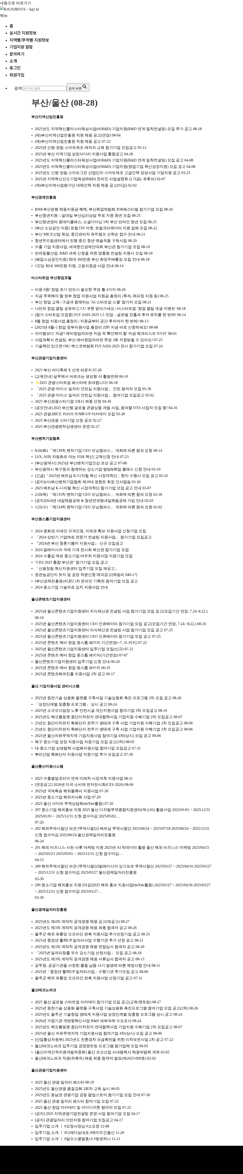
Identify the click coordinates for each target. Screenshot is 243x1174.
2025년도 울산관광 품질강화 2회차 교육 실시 (72, 1089)
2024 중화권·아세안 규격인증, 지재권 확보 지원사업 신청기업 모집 (90, 531)
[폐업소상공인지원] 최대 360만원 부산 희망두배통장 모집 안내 (87, 259)
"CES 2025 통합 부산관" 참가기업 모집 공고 (71, 562)
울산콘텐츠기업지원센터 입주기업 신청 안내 (72, 662)
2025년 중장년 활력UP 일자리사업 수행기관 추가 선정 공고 (84, 940)
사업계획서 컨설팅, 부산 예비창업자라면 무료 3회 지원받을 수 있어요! (94, 340)
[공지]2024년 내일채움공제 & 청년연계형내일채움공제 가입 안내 (89, 501)
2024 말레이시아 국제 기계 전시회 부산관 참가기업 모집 (82, 550)
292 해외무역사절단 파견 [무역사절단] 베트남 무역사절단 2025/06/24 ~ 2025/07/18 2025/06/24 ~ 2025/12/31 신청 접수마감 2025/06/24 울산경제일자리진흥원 (122, 831)
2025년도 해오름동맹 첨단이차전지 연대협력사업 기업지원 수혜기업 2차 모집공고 (104, 717)
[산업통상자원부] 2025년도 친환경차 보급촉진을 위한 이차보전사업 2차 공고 (99, 1039)
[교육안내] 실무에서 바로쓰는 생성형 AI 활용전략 (76, 376)
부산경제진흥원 (43, 197)
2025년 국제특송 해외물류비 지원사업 (66, 791)
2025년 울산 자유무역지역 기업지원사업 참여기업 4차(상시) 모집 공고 (93, 1033)
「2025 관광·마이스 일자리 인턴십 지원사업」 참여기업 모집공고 (89, 395)
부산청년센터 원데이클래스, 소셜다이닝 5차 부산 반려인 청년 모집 (91, 222)
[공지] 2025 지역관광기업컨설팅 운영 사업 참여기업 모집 (82, 1114)
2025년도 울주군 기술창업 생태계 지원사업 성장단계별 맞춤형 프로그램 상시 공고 (104, 1014)
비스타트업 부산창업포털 (51, 278)
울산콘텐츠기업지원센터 (50, 599)
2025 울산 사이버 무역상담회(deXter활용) (69, 804)
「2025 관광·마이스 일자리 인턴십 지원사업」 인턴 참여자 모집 (88, 389)
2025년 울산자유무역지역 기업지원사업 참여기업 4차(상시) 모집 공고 (93, 736)
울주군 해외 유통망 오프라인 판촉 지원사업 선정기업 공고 (84, 978)
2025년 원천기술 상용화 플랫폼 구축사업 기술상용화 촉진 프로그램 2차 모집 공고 (103, 698)
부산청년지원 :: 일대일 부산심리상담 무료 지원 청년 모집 (83, 215)
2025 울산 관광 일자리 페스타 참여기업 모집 (72, 1101)
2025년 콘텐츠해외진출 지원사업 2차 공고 (70, 674)
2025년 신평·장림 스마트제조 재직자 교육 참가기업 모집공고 (86, 148)
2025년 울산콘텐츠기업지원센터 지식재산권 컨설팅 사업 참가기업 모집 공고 (99, 630)
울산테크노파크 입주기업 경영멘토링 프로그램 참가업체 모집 (86, 1046)
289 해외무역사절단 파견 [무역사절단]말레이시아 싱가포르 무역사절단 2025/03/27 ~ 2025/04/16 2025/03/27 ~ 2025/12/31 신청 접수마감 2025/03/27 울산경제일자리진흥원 (123, 869)
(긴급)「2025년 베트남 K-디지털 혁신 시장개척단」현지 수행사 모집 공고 (96, 476)
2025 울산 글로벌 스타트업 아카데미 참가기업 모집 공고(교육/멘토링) (93, 1002)
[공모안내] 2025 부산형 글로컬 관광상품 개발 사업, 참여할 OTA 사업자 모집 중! (101, 408)
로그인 (15, 68)
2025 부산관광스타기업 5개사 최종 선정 (68, 401)
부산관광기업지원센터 (49, 358)
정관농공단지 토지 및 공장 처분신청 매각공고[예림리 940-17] (86, 575)
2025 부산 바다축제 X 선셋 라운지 (63, 370)
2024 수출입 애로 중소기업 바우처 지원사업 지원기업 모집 (84, 556)
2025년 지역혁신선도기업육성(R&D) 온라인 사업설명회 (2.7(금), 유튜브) (95, 179)
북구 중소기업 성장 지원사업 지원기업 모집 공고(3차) (80, 742)
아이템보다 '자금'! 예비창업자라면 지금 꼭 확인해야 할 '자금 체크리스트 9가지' (101, 333)
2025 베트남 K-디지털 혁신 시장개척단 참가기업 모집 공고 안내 (88, 488)
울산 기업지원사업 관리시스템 (55, 686)
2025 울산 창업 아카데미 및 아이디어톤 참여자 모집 (78, 1107)
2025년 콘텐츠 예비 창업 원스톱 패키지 (67, 668)
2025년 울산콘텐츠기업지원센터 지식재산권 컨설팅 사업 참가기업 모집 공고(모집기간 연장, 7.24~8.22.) (121, 611)
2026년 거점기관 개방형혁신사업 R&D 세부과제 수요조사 (83, 1021)
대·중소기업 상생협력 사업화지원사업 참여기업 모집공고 (83, 748)
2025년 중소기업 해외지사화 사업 (63, 797)
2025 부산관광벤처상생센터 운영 (62, 426)
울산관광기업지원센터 (49, 1070)
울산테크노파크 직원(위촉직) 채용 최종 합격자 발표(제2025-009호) (90, 1058)
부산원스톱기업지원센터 (50, 519)
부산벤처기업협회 (45, 438)
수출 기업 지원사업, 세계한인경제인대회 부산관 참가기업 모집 (87, 247)
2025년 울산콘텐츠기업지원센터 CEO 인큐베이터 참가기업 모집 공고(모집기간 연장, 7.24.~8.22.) (115, 624)
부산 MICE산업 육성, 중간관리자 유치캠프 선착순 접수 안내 (85, 234)
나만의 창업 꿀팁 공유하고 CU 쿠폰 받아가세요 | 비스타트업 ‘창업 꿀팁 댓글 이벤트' (105, 308)
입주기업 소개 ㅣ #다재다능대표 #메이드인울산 (75, 1133)
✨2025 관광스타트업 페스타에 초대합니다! (71, 383)
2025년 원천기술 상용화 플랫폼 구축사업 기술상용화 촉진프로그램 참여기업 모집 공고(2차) (111, 1008)
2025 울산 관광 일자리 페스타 (59, 1082)
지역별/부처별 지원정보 (29, 40)
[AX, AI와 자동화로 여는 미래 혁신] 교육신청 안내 (77, 457)
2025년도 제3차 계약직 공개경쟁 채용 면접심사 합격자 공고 (85, 947)
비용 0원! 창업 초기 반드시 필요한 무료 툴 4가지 (75, 290)
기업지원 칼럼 (21, 47)
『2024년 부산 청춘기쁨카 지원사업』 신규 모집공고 (79, 543)
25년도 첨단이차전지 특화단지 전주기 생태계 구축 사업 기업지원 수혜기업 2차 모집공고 (109, 723)
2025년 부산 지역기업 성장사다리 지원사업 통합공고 (79, 154)
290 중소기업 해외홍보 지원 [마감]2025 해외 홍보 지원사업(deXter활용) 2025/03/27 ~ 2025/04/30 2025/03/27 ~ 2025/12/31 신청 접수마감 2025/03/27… (122, 888)
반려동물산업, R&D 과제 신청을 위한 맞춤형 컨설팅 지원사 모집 (89, 253)
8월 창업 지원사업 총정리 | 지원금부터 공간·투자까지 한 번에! (87, 321)
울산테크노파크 (43, 990)
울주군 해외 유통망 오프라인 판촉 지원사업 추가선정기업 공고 (87, 934)
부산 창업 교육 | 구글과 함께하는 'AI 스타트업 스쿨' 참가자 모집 (88, 302)
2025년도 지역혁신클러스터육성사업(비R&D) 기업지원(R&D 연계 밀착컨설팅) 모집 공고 (109, 160)
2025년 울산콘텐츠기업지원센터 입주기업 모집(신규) (79, 649)
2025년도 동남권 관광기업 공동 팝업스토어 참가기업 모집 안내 (87, 1095)
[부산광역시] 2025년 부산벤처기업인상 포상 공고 (76, 463)
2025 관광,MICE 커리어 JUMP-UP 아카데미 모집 (75, 414)
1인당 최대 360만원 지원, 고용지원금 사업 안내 (74, 266)
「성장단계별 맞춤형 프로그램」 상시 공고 (71, 704)
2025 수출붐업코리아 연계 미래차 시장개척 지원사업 (79, 778)
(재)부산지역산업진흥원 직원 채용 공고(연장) (73, 135)
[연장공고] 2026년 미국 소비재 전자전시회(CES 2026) (79, 785)
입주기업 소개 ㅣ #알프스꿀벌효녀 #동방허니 (73, 1139)
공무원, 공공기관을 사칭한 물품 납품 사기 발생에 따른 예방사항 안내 (93, 965)
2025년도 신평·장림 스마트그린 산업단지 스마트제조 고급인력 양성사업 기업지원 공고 (107, 173)
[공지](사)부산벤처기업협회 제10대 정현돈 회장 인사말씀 (83, 482)
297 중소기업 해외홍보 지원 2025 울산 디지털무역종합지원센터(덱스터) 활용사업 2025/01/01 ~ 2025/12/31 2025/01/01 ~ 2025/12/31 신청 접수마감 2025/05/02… (122, 813)
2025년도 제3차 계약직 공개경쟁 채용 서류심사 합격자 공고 (85, 959)
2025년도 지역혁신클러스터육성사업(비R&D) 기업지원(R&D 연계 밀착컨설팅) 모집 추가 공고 (113, 129)
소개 (13, 61)
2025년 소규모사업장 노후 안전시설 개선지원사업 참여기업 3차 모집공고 (96, 710)
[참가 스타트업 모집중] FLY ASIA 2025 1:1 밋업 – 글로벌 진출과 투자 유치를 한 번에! (105, 315)
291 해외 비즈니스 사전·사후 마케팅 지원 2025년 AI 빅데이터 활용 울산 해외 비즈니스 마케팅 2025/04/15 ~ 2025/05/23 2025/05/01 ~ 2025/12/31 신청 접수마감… (122, 850)
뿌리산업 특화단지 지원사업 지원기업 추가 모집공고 (79, 754)
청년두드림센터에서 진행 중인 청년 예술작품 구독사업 (81, 241)
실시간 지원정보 (22, 33)
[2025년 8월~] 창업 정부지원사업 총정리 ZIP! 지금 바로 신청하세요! (91, 327)
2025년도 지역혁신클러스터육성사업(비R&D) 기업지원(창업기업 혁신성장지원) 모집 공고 (110, 167)
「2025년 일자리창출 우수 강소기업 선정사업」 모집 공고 (83, 953)
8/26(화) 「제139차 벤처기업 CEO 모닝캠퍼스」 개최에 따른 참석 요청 (93, 450)
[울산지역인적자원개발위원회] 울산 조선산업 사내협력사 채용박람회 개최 (97, 1052)
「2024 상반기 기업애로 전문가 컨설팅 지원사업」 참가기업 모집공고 (93, 537)
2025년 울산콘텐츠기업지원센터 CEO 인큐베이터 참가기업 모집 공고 (93, 636)
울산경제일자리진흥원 (49, 909)
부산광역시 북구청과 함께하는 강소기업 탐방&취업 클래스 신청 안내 (93, 469)
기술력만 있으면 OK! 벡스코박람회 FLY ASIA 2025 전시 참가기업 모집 (94, 346)
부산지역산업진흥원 (47, 117)
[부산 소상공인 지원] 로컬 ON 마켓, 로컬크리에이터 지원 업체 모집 (91, 228)
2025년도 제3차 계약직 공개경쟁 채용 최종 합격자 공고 (81, 928)
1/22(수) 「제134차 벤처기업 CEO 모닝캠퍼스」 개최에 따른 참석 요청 (93, 507)
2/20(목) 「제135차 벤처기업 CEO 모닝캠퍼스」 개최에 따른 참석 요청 (93, 494)
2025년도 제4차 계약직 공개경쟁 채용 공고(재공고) (77, 921)
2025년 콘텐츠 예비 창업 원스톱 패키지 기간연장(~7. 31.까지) (86, 643)
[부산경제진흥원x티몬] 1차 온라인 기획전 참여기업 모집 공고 (86, 581)
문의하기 (16, 54)
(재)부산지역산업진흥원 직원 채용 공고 (68, 141)
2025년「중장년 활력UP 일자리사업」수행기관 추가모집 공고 (86, 972)
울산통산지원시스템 (47, 766)
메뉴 (4, 16)
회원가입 (16, 75)
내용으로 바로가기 (15, 3)
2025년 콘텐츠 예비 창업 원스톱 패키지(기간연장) (76, 655)
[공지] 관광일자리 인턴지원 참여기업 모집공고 (74, 1120)
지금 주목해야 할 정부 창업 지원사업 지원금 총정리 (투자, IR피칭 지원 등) (97, 296)
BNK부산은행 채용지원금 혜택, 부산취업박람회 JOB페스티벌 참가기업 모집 (99, 209)
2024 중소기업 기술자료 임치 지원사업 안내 (71, 587)
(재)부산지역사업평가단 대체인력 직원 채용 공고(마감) (81, 185)
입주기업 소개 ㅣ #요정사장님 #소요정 (67, 1126)
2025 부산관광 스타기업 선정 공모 (63, 420)
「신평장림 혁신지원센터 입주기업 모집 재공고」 (76, 568)
